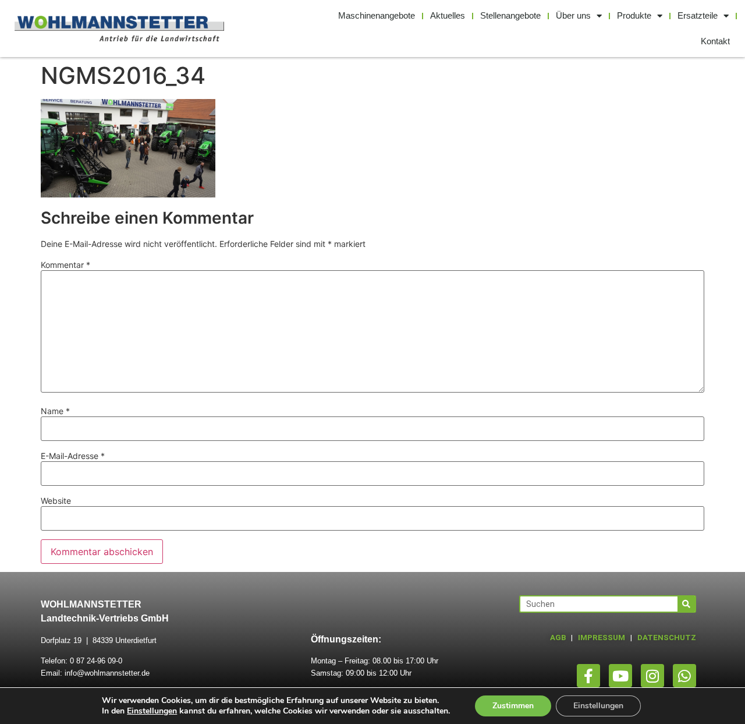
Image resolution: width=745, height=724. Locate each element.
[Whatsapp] (684, 675)
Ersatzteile (697, 15)
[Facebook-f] (588, 675)
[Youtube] (620, 675)
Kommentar (65, 265)
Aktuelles (447, 15)
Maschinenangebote (376, 15)
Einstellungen (152, 711)
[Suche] (686, 604)
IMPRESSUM (601, 637)
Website (56, 501)
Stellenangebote (510, 15)
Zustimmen (513, 705)
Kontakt (715, 41)
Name (55, 411)
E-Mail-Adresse (73, 456)
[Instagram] (652, 675)
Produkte (634, 15)
